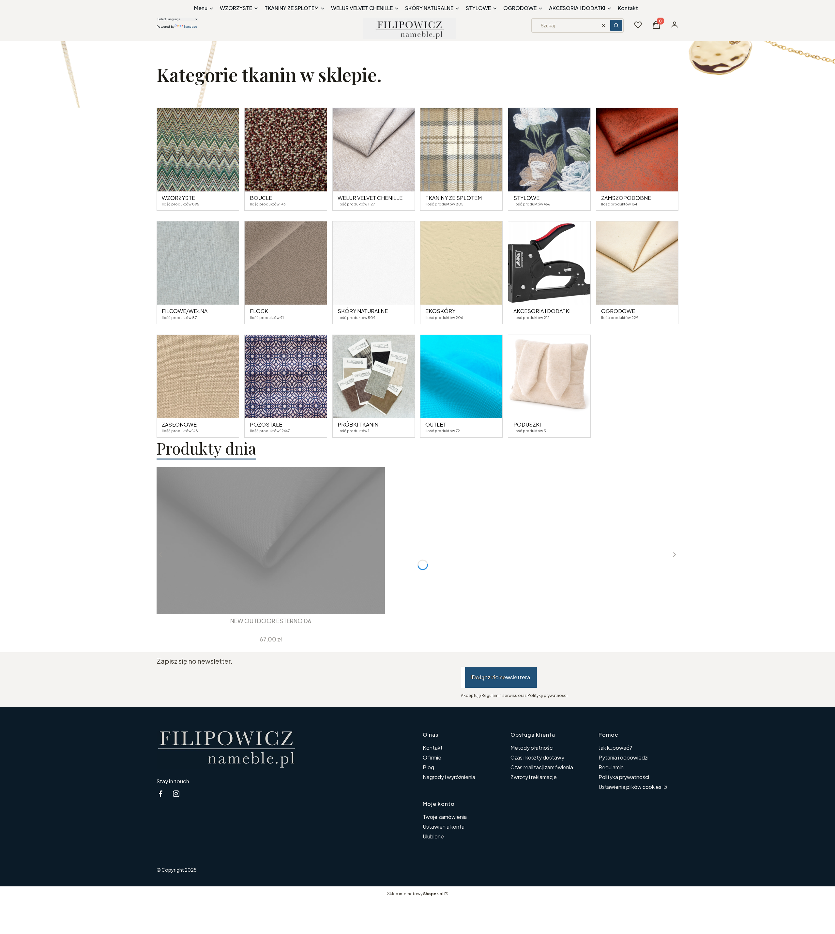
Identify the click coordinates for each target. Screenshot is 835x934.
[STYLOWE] (549, 149)
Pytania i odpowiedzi (623, 757)
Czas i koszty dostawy (537, 757)
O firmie (432, 757)
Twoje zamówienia (445, 816)
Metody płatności (532, 747)
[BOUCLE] (285, 149)
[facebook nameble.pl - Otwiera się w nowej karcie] (160, 794)
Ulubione (433, 836)
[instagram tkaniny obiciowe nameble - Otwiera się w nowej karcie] (176, 794)
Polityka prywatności (624, 777)
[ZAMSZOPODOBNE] (637, 149)
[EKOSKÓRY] (461, 263)
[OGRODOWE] (637, 263)
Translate (190, 26)
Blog (428, 767)
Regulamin (611, 767)
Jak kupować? (615, 747)
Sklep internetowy (415, 893)
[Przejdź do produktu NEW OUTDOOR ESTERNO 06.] (271, 540)
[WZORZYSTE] (198, 149)
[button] (616, 25)
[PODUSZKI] (549, 376)
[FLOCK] (285, 263)
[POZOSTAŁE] (285, 376)
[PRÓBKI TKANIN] (374, 376)
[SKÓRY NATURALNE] (374, 263)
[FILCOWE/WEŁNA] (198, 263)
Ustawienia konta (443, 826)
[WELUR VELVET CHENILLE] (374, 149)
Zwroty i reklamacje (533, 777)
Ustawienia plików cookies (630, 786)
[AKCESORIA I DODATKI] (549, 263)
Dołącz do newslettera (501, 677)
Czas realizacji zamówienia (541, 767)
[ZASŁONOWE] (198, 376)
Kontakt (433, 747)
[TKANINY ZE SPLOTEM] (461, 149)
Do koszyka (266, 602)
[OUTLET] (461, 376)
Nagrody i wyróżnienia (449, 777)
